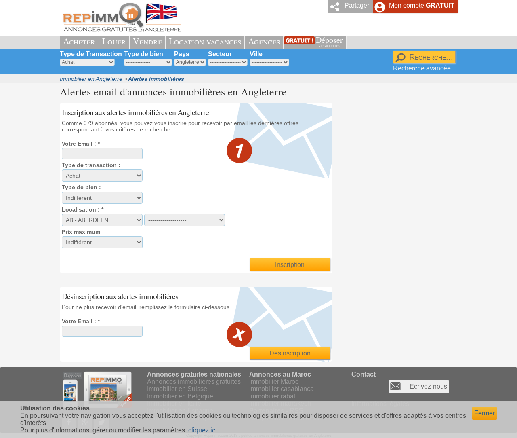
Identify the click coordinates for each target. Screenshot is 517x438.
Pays (181, 54)
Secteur (220, 54)
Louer (114, 41)
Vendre (147, 41)
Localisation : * (82, 209)
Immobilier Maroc (273, 381)
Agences (264, 41)
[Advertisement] (397, 220)
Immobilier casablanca (281, 388)
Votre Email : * (81, 143)
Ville (256, 54)
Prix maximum (81, 232)
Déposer (329, 41)
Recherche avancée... (424, 68)
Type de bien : (81, 187)
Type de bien (143, 54)
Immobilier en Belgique (180, 396)
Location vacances (205, 41)
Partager (357, 5)
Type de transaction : (91, 165)
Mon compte (421, 5)
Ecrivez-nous (428, 386)
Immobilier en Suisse (177, 388)
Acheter (79, 41)
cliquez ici (202, 430)
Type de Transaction (91, 54)
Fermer (484, 413)
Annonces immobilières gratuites (194, 381)
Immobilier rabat (272, 396)
